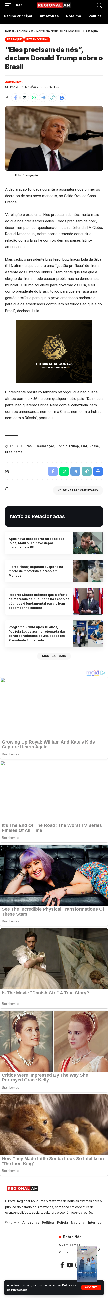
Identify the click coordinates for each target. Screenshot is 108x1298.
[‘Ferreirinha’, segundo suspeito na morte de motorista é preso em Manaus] (88, 571)
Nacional (78, 1222)
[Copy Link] (52, 97)
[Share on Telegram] (43, 97)
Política (48, 1222)
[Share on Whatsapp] (34, 97)
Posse (94, 446)
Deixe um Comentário (80, 490)
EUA (84, 446)
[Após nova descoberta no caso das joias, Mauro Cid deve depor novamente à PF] (88, 543)
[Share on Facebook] (15, 97)
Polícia (62, 1222)
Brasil (29, 446)
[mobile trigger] (9, 5)
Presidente (13, 452)
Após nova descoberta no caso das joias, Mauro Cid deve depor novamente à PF (36, 543)
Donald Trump (67, 446)
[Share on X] (24, 97)
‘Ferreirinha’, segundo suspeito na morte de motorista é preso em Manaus (36, 571)
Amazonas (30, 1222)
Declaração (45, 446)
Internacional (37, 39)
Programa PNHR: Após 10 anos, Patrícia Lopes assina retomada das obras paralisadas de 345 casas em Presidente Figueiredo (37, 633)
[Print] (62, 97)
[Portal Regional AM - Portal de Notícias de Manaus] (54, 5)
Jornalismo (14, 82)
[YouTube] (69, 1265)
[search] (99, 5)
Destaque (14, 39)
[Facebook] (62, 1265)
